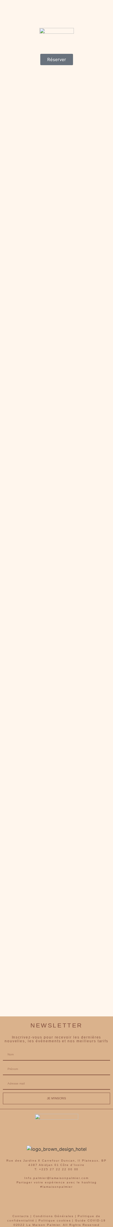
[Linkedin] (80, 1202)
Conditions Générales (53, 1216)
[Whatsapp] (64, 1202)
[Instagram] (48, 1202)
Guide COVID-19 (90, 1220)
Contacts (20, 1216)
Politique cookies (55, 1220)
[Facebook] (32, 1202)
